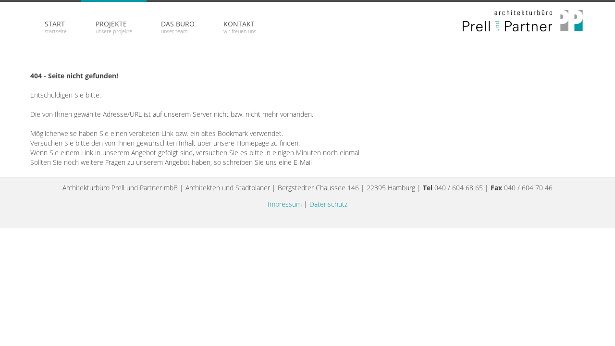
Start (56, 27)
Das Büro (178, 27)
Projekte (114, 27)
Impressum (285, 204)
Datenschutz (328, 204)
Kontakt (239, 27)
